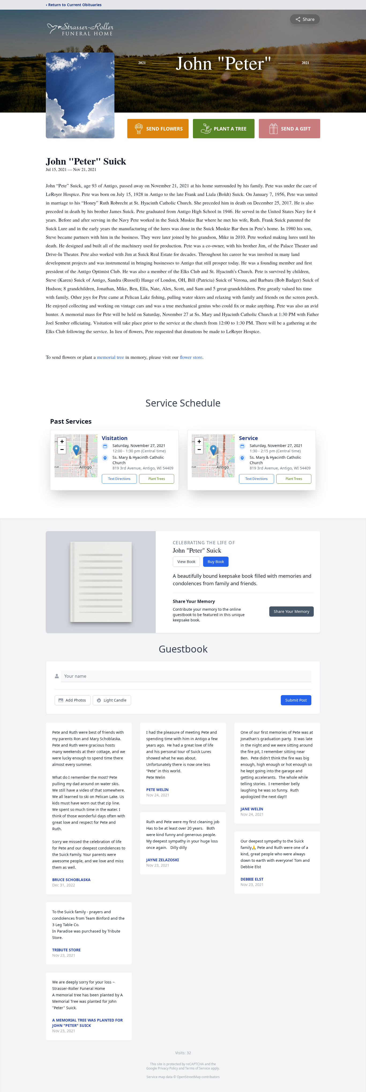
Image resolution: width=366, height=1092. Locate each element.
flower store (191, 357)
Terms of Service (197, 1068)
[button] (76, 450)
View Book (186, 561)
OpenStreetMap (189, 1077)
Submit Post (296, 700)
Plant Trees (156, 478)
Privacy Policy (168, 1068)
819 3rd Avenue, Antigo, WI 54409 (143, 468)
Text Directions (119, 478)
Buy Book (216, 561)
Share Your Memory (291, 611)
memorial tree (110, 357)
